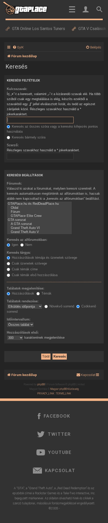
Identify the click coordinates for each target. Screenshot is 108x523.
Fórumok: (14, 183)
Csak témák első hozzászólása (34, 275)
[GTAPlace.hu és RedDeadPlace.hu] (39, 204)
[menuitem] (18, 47)
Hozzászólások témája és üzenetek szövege (44, 257)
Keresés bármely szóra (28, 137)
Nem (28, 245)
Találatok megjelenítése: (25, 288)
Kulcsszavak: (17, 89)
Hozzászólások (22, 293)
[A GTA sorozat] (39, 224)
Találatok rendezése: (22, 301)
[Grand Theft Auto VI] (39, 228)
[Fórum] (39, 212)
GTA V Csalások (92, 28)
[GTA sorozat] (39, 220)
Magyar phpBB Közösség (64, 389)
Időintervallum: (18, 319)
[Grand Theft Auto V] (39, 232)
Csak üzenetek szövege (29, 263)
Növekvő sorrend (61, 306)
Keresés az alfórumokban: (27, 240)
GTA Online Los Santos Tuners (38, 28)
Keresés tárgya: (19, 252)
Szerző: (13, 145)
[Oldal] (39, 208)
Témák (45, 293)
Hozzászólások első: (23, 332)
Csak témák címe (24, 269)
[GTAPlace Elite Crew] (39, 216)
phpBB (41, 384)
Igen (14, 245)
